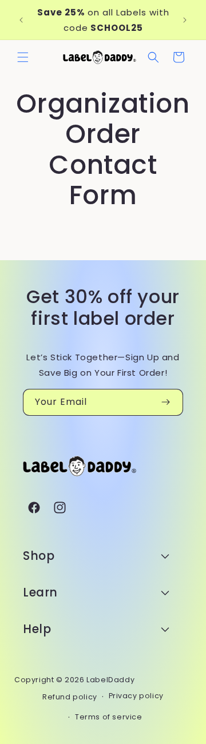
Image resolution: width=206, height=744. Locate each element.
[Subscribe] (165, 402)
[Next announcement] (184, 20)
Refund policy (69, 697)
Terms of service (108, 717)
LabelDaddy (110, 680)
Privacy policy (136, 696)
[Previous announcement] (21, 20)
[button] (22, 57)
